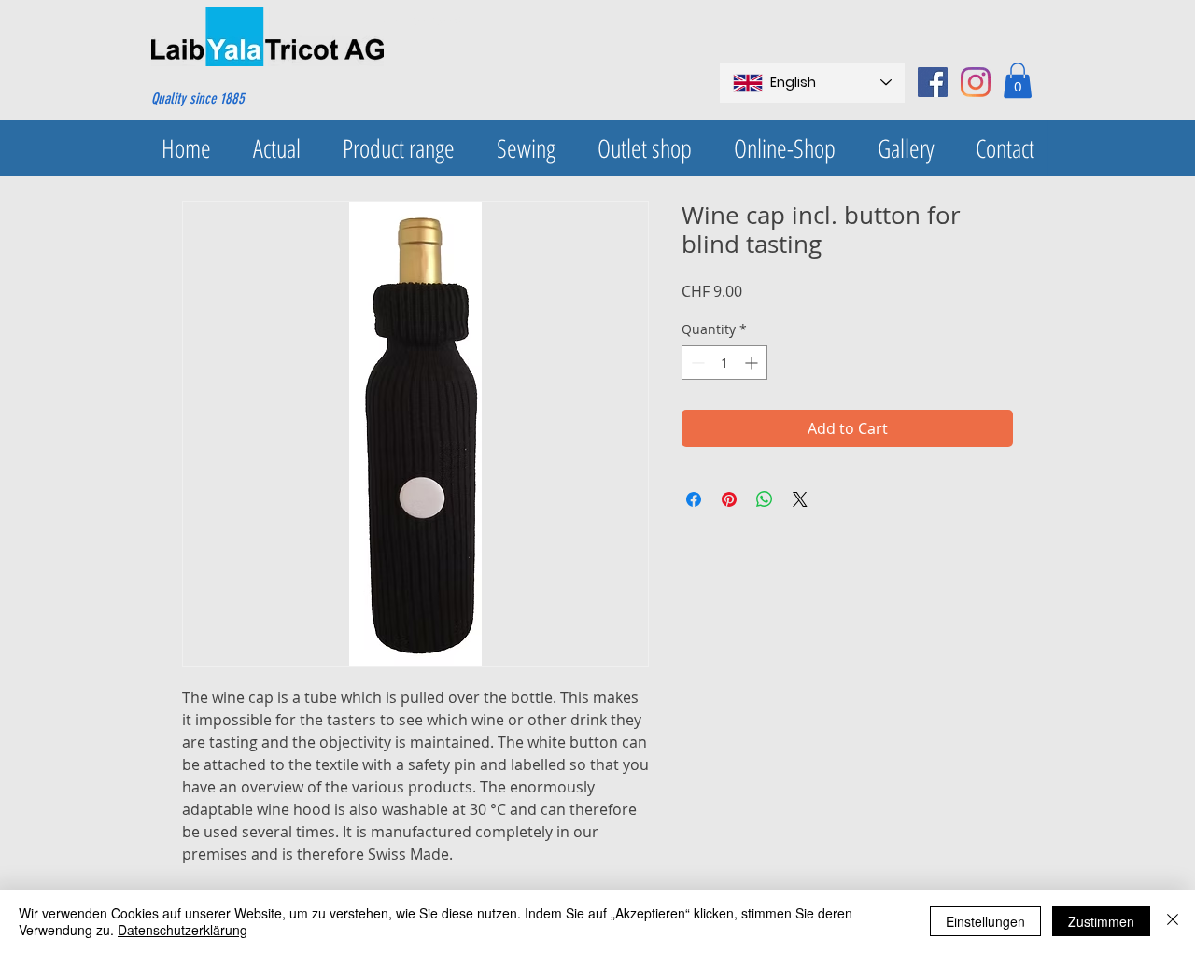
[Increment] (753, 362)
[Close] (1172, 921)
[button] (1018, 80)
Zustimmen (1101, 921)
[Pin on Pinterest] (729, 499)
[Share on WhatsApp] (764, 499)
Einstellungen (985, 921)
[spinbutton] (724, 362)
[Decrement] (696, 362)
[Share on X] (800, 499)
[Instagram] (976, 82)
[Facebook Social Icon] (933, 82)
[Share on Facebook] (693, 499)
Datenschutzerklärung (182, 929)
